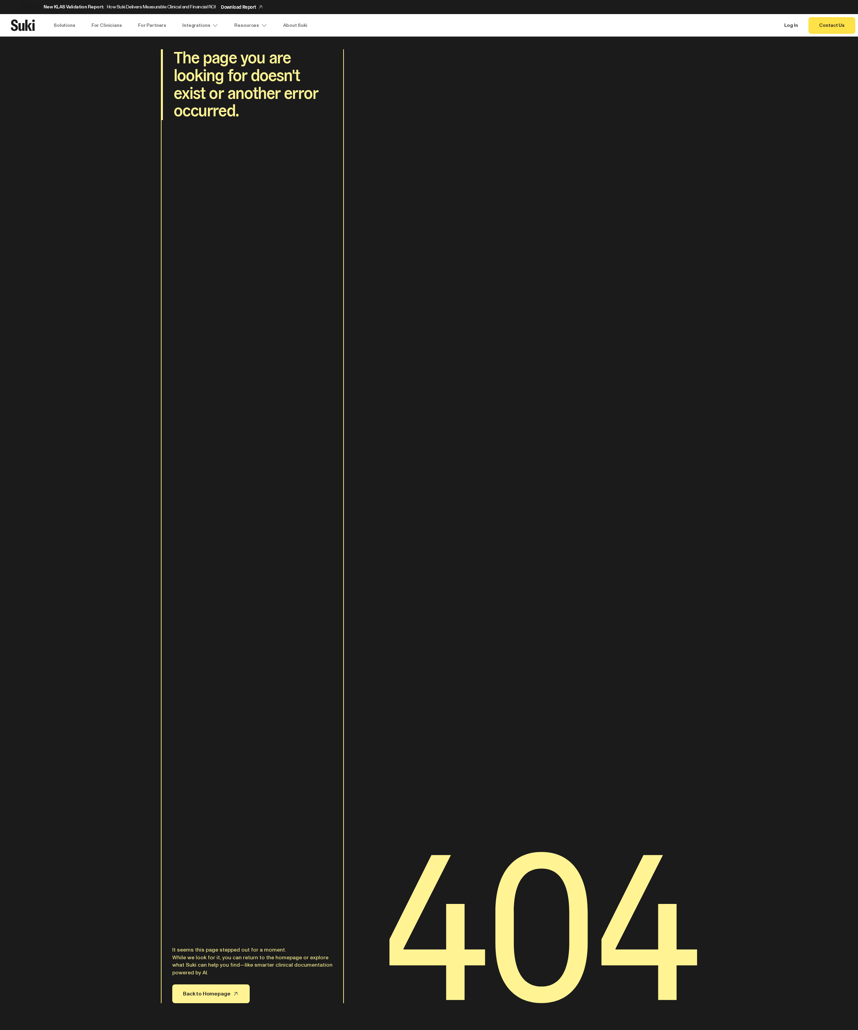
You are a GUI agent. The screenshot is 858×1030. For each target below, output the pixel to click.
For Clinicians (106, 25)
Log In (791, 25)
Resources (246, 25)
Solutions (64, 25)
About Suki (295, 25)
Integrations (196, 25)
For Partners (152, 25)
